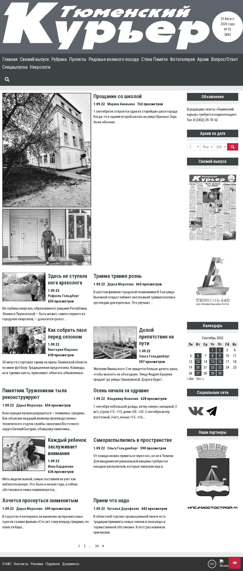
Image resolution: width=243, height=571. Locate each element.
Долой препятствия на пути (156, 336)
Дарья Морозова (120, 284)
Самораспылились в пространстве (132, 440)
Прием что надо (111, 500)
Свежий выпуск (34, 59)
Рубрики (59, 59)
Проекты (77, 59)
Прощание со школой (117, 96)
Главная (10, 59)
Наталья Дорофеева (123, 509)
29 (212, 373)
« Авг (190, 379)
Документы (70, 564)
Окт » (200, 379)
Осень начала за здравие (121, 390)
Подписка (53, 564)
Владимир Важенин (122, 399)
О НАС (7, 564)
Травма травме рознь (117, 276)
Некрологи (40, 67)
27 (198, 373)
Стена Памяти (154, 59)
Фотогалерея (182, 59)
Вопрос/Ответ (224, 59)
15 (212, 362)
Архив (203, 59)
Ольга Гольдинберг (154, 356)
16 (220, 362)
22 (212, 367)
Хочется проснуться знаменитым (40, 500)
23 (220, 367)
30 (220, 373)
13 (198, 362)
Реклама (37, 564)
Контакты (21, 564)
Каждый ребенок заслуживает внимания (67, 446)
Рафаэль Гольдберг (63, 296)
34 (96, 546)
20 (198, 367)
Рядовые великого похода (114, 59)
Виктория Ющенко (63, 349)
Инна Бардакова (60, 466)
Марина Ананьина (121, 104)
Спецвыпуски (15, 67)
